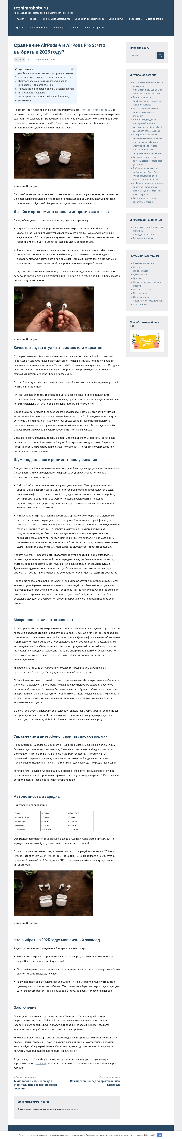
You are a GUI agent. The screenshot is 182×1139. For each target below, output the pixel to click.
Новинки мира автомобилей (56, 18)
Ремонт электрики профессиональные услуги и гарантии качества (147, 101)
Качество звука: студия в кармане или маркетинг (44, 77)
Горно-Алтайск (140, 270)
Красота (20, 27)
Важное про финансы (95, 27)
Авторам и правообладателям (148, 227)
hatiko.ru (41, 1063)
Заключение (24, 100)
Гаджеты (75, 27)
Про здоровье (135, 18)
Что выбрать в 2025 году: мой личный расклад (43, 96)
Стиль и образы (59, 27)
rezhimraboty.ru (31, 7)
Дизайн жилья (116, 18)
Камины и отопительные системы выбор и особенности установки (148, 161)
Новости (33, 18)
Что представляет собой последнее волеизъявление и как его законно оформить (147, 138)
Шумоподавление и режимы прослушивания (42, 80)
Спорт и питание (154, 18)
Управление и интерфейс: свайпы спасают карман (46, 88)
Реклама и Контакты (143, 238)
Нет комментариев (45, 59)
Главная (20, 18)
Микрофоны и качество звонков (35, 84)
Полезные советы (38, 27)
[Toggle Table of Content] (72, 69)
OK (160, 1135)
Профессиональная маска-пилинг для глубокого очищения (146, 112)
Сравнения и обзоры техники (89, 18)
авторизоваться (70, 1109)
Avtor (30, 59)
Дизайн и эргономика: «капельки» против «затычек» (46, 73)
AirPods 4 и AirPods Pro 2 (95, 109)
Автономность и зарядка (31, 92)
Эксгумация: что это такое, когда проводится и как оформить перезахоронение (147, 149)
